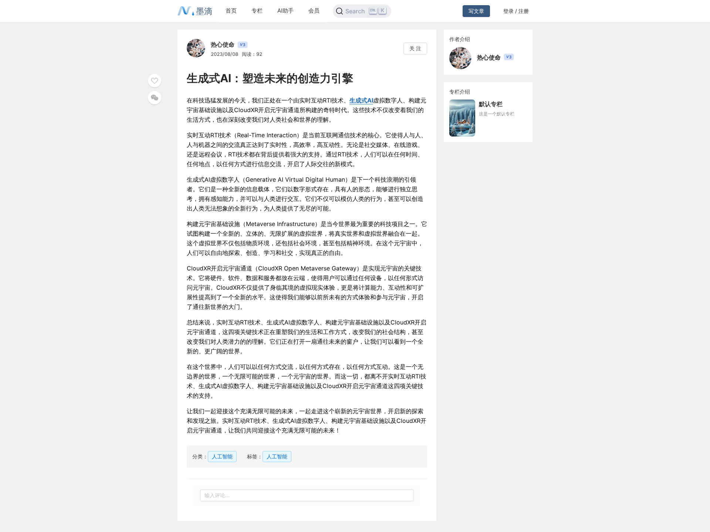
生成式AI (361, 100)
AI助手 (285, 10)
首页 (231, 10)
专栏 (257, 10)
